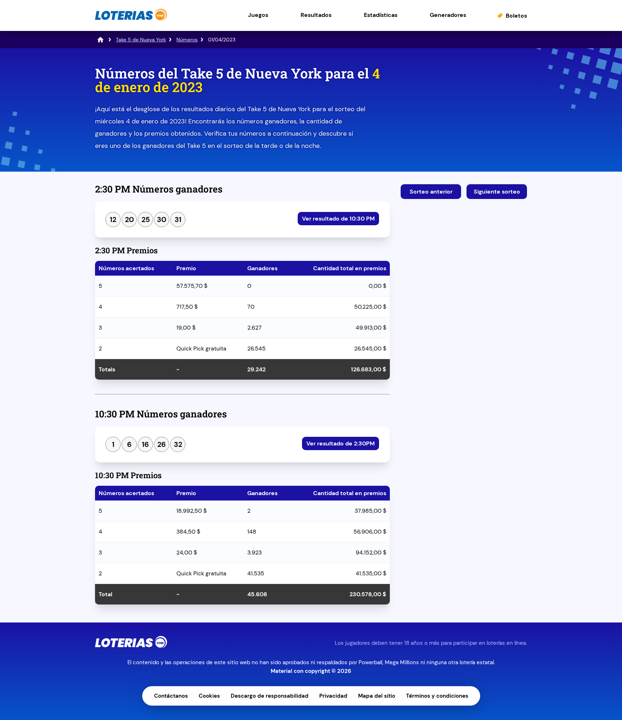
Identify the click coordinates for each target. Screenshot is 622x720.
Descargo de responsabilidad (269, 695)
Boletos (516, 15)
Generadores (448, 15)
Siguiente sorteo (497, 191)
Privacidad (333, 695)
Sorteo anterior (431, 191)
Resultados (316, 15)
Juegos (258, 15)
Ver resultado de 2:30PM (340, 443)
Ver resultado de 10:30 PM (338, 218)
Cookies (209, 695)
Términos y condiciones (437, 695)
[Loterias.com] (131, 19)
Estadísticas (380, 15)
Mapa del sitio (376, 695)
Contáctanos (171, 695)
